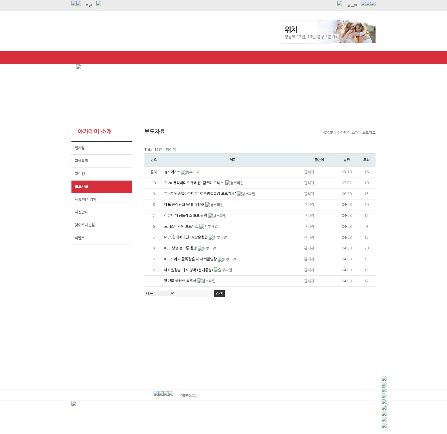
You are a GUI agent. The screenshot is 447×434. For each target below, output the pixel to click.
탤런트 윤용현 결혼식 (180, 281)
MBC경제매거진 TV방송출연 (186, 237)
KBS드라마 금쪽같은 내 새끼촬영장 (191, 259)
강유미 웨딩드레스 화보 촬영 (186, 215)
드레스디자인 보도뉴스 (181, 226)
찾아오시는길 (85, 225)
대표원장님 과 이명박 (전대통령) (189, 270)
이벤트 (80, 238)
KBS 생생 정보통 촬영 (181, 248)
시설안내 (81, 212)
